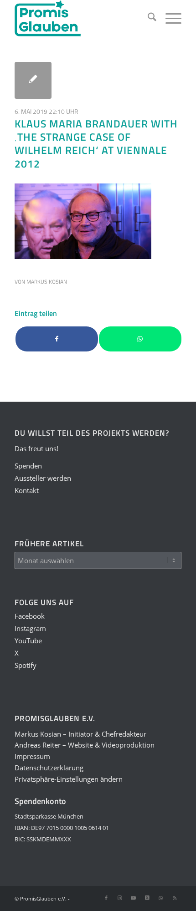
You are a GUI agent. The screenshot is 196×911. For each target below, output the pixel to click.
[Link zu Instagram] (120, 898)
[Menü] (168, 18)
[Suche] (147, 18)
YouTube (28, 640)
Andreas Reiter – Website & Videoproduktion (85, 744)
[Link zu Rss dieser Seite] (174, 898)
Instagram (30, 628)
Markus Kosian (46, 281)
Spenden (28, 465)
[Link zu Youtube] (133, 898)
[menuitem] (147, 18)
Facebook (30, 616)
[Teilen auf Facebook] (56, 338)
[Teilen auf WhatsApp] (140, 338)
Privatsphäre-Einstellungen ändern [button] (69, 779)
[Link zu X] (147, 898)
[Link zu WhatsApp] (161, 898)
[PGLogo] (81, 18)
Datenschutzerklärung (49, 767)
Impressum (32, 756)
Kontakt (27, 490)
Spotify (25, 665)
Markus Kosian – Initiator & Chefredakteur (80, 733)
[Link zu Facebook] (106, 898)
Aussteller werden (43, 478)
